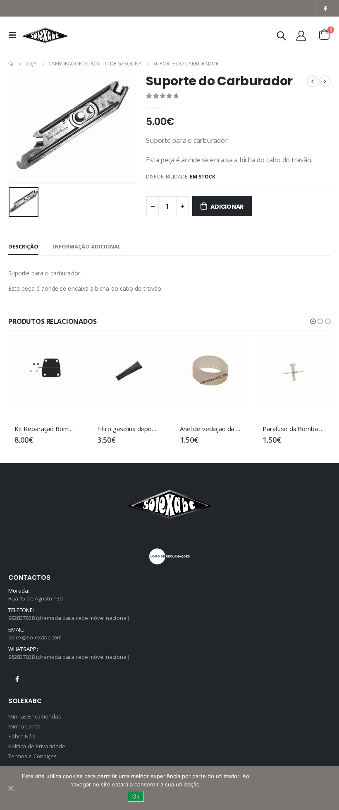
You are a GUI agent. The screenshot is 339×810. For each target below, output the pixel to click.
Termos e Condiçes (32, 756)
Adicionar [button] (69, 354)
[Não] (10, 788)
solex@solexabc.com (35, 637)
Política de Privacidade (37, 746)
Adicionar (227, 206)
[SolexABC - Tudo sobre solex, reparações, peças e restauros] (45, 35)
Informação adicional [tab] (87, 246)
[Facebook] (325, 8)
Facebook (17, 679)
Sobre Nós (21, 736)
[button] (313, 321)
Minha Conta (24, 726)
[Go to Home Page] (11, 64)
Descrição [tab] (23, 246)
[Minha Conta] (301, 35)
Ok (135, 796)
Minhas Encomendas (34, 716)
